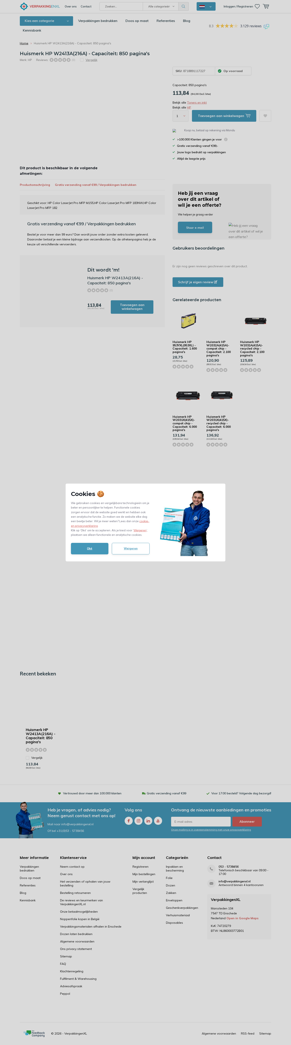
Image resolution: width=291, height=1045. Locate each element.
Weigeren (140, 530)
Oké (89, 548)
